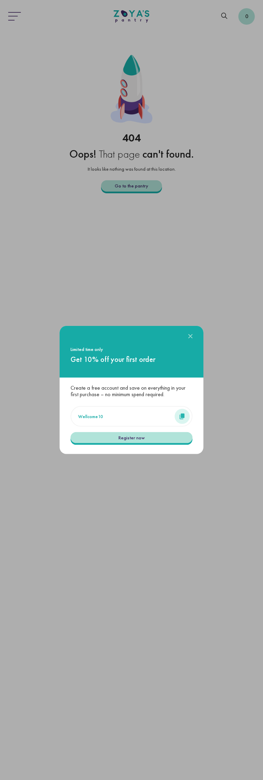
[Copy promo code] (182, 416)
